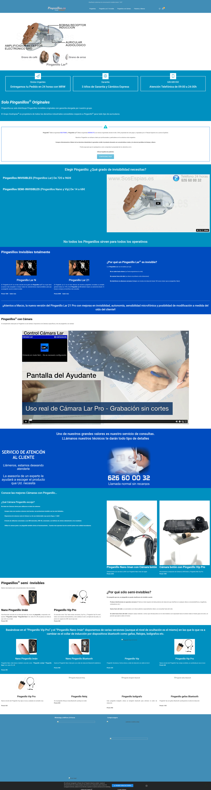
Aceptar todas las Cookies (123, 785)
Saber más (13, 294)
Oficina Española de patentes (105, 152)
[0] (162, 9)
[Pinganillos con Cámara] (132, 533)
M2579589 (63, 132)
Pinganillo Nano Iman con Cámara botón (132, 567)
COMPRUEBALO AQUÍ (105, 156)
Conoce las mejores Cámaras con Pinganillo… (29, 492)
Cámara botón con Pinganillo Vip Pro (182, 567)
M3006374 (91, 132)
